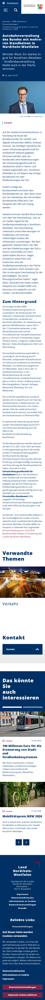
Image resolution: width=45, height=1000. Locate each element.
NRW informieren (19, 21)
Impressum (8, 978)
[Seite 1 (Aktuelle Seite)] (12, 707)
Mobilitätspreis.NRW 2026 (22, 816)
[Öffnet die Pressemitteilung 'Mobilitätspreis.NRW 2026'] (22, 794)
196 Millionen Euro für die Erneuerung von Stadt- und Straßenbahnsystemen (21, 751)
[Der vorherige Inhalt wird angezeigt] (19, 842)
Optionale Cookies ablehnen (22, 995)
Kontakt (22, 908)
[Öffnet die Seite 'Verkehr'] (22, 582)
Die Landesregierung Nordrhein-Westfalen (33, 6)
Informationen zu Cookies (15, 975)
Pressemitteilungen (10, 24)
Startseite (6, 21)
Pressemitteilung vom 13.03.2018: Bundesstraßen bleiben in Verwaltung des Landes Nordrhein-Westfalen (22, 533)
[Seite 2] (32, 707)
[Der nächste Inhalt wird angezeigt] (26, 842)
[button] (10, 3)
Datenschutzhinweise (13, 971)
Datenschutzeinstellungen (22, 987)
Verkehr (10, 604)
